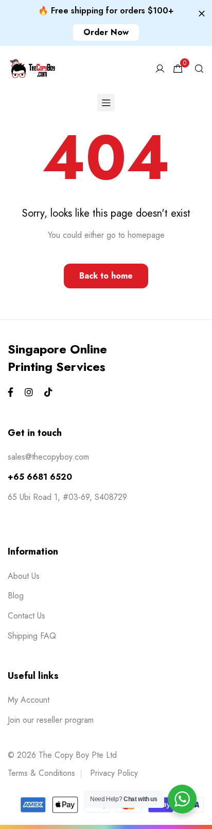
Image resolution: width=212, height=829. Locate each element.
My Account (28, 700)
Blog (16, 596)
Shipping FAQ (32, 636)
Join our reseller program (51, 720)
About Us (24, 576)
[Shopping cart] (178, 68)
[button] (106, 32)
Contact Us (26, 616)
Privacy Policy (114, 773)
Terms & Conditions (41, 773)
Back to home (106, 276)
